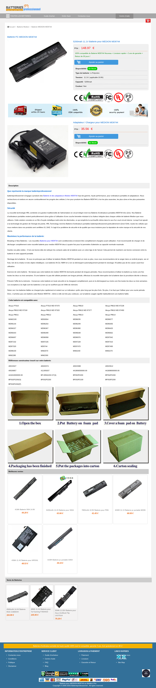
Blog (46, 666)
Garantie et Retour (88, 662)
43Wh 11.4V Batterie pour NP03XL (25, 560)
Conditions (12, 659)
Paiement (85, 655)
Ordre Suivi (66, 16)
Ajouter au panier (96, 62)
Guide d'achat (49, 16)
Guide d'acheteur (51, 655)
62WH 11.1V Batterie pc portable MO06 (130, 510)
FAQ (46, 662)
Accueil (12, 27)
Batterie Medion (23, 27)
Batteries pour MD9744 (49, 241)
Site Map (121, 662)
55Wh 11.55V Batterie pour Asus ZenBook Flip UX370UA (65, 612)
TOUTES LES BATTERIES (20, 16)
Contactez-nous (84, 16)
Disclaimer (12, 666)
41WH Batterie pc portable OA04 (60, 560)
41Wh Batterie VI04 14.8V (25, 509)
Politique (11, 662)
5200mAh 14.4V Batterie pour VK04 (60, 510)
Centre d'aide (124, 16)
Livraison (84, 659)
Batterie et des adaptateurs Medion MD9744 (60, 196)
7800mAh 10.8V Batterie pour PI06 (95, 510)
